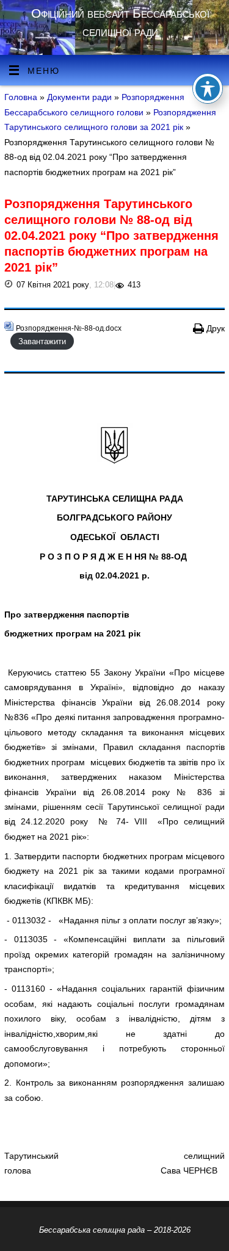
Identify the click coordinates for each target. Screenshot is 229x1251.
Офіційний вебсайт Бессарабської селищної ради (120, 22)
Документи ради (80, 97)
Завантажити (42, 340)
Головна (20, 97)
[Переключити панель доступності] (207, 88)
